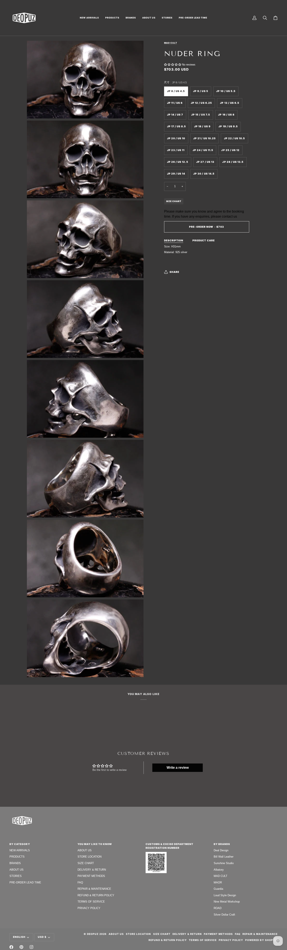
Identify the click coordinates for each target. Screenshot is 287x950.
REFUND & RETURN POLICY (96, 895)
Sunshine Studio (224, 863)
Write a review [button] (178, 767)
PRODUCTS (17, 856)
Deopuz (93, 934)
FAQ (80, 882)
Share (174, 271)
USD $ (42, 937)
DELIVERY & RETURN (92, 869)
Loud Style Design (225, 895)
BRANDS (15, 863)
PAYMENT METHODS (91, 876)
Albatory (219, 869)
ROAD (217, 908)
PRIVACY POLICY (89, 908)
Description (173, 240)
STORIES (15, 876)
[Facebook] (11, 947)
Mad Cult (170, 43)
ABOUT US (16, 869)
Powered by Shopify (261, 940)
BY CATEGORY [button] (19, 844)
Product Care (203, 240)
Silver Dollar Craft (224, 914)
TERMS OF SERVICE (91, 901)
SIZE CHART (173, 201)
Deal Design (221, 850)
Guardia (218, 888)
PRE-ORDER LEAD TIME (25, 882)
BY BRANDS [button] (222, 844)
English (19, 937)
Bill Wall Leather (223, 856)
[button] (89, 18)
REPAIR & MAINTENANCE (94, 888)
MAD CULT (220, 876)
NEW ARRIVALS (19, 850)
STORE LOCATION (89, 856)
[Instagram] (31, 947)
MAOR (218, 882)
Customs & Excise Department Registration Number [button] (169, 846)
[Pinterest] (21, 947)
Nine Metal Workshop (227, 901)
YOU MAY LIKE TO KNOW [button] (95, 844)
